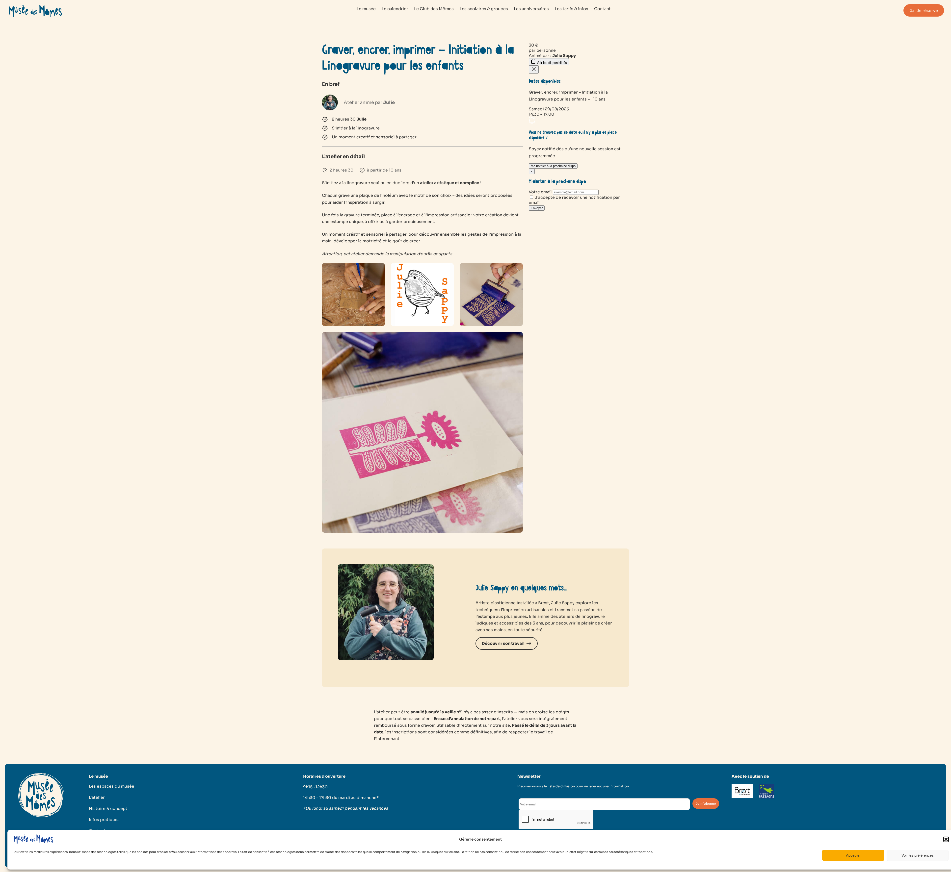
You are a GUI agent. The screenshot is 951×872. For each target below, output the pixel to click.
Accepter (853, 855)
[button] (946, 839)
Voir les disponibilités (551, 63)
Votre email (540, 192)
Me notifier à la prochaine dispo (553, 166)
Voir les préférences (917, 855)
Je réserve (927, 10)
